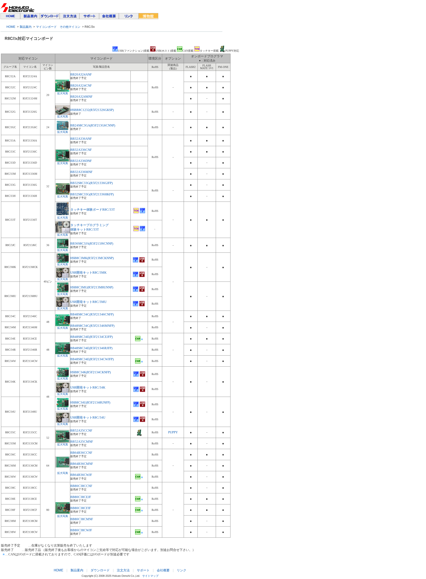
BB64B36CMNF (81, 464)
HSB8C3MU (78, 287)
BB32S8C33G (79, 183)
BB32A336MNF (81, 172)
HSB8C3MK (78, 258)
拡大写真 (62, 93)
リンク (181, 570)
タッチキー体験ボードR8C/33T (92, 209)
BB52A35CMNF (81, 441)
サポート (143, 570)
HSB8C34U (78, 402)
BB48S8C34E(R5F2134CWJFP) (92, 359)
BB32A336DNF (81, 161)
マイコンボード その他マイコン (58, 27)
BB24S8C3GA (80, 125)
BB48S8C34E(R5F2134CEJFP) (91, 337)
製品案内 (26, 27)
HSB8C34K (78, 372)
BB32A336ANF (81, 139)
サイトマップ (150, 575)
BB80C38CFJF (80, 508)
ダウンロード (100, 570)
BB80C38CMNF (81, 519)
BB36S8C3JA (91, 243)
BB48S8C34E (91, 348)
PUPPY (173, 432)
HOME (10, 27)
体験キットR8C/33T (84, 229)
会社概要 (163, 570)
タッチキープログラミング (89, 225)
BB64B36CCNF (81, 452)
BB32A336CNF (81, 150)
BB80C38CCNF (81, 486)
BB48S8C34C (92, 314)
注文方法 (123, 570)
